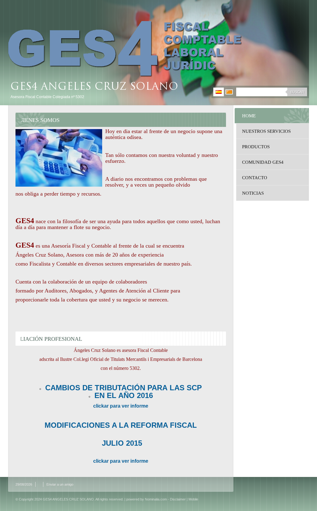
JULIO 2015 (121, 443)
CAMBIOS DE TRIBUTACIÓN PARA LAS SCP (123, 387)
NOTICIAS (253, 193)
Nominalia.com (156, 499)
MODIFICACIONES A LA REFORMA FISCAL (121, 425)
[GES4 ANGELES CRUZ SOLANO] (125, 49)
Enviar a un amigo (59, 484)
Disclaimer (178, 499)
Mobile (193, 499)
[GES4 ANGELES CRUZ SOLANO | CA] (229, 92)
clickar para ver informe (120, 406)
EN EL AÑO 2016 (123, 395)
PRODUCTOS (256, 146)
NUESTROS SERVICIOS (266, 131)
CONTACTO (254, 177)
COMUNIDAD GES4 (263, 162)
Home (249, 115)
